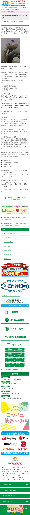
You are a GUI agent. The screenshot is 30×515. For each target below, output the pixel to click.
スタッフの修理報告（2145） (12, 233)
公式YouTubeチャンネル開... (9, 384)
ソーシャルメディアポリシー (20, 479)
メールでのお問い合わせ (18, 5)
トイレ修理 (15, 471)
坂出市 (10, 351)
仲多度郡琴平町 (20, 361)
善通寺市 (20, 351)
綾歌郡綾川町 (9, 361)
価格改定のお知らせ (7, 388)
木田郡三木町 (9, 358)
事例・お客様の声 (23, 473)
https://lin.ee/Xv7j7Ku (7, 219)
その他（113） (8, 254)
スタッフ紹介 (16, 475)
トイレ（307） (8, 237)
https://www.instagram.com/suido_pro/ (12, 225)
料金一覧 (12, 473)
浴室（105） (7, 246)
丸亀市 (20, 349)
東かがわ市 (10, 356)
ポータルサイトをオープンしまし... (11, 379)
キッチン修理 (24, 471)
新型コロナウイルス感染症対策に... (11, 398)
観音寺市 (10, 354)
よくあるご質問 (6, 475)
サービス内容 (5, 471)
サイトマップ (5, 479)
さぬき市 (20, 354)
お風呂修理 (5, 473)
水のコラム (5, 477)
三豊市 (20, 356)
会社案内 (12, 477)
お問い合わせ (21, 477)
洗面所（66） (7, 250)
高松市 (10, 349)
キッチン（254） (8, 242)
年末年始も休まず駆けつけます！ (11, 393)
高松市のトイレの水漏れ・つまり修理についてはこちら (16, 198)
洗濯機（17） (7, 259)
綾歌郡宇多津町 (20, 358)
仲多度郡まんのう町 (20, 364)
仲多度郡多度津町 (10, 364)
